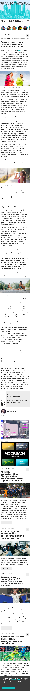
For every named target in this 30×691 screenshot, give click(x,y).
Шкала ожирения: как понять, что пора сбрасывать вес (17, 401)
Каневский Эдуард (12, 411)
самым (20, 50)
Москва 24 (15, 21)
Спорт (12, 35)
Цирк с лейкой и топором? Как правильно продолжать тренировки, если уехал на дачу (16, 396)
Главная (3, 38)
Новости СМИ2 (4, 441)
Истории (8, 38)
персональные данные (17, 680)
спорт (2, 415)
